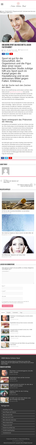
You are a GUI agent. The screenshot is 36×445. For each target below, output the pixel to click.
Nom (3, 286)
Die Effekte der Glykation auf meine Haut (11, 181)
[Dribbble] (19, 441)
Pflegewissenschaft (17, 11)
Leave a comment (7, 51)
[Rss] (13, 441)
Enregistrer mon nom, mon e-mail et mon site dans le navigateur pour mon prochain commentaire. (15, 302)
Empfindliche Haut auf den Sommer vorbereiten (21, 322)
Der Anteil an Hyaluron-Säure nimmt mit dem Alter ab (24, 185)
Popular (9, 312)
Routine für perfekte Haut (9, 427)
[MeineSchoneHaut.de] (18, 4)
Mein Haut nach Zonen (8, 417)
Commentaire (5, 271)
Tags (21, 312)
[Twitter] (16, 441)
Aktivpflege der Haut (8, 409)
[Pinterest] (18, 441)
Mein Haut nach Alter (8, 414)
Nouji (4, 49)
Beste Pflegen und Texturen (9, 412)
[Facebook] (14, 441)
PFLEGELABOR (8, 11)
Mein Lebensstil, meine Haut (9, 420)
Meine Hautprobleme (8, 422)
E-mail (4, 291)
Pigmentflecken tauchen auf (16, 91)
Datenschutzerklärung (24, 438)
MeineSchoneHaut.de (9, 442)
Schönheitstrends (7, 432)
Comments (15, 312)
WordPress (15, 438)
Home (2, 11)
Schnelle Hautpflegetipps (9, 430)
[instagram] (22, 441)
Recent (3, 312)
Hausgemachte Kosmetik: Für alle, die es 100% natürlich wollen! (21, 385)
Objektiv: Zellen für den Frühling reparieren (20, 336)
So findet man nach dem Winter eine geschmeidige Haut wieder (20, 398)
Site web (4, 296)
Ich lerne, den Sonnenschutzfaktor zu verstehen (15, 211)
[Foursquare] (21, 441)
